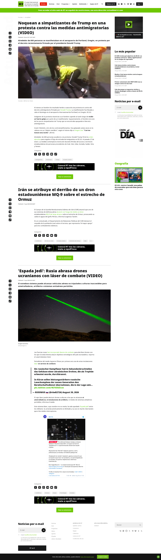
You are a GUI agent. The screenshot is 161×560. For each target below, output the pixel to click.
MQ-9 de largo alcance (54, 214)
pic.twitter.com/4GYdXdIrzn (49, 387)
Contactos (76, 528)
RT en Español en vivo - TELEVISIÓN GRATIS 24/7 (128, 36)
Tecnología (63, 493)
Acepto (125, 112)
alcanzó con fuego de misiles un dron (70, 212)
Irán (85, 241)
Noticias (51, 4)
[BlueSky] (130, 4)
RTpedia (53, 536)
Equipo (75, 531)
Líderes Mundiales (56, 539)
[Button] (102, 4)
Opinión (74, 4)
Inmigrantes (39, 159)
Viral (58, 4)
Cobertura (75, 533)
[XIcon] (124, 4)
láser (36, 364)
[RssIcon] (141, 531)
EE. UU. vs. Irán (49, 241)
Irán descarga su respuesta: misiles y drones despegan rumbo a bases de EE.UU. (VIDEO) (129, 91)
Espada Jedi (84, 406)
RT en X (32, 548)
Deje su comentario (64, 177)
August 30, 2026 (70, 392)
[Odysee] (126, 531)
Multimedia (82, 4)
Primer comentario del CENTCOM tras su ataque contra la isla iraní (128, 83)
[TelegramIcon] (127, 4)
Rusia (54, 493)
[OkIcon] (133, 4)
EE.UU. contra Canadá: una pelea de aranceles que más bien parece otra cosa (129, 187)
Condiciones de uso (78, 539)
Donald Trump (65, 110)
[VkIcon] (118, 4)
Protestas (49, 159)
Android (96, 526)
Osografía (121, 163)
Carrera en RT (76, 536)
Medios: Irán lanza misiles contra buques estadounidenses (128, 75)
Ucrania (72, 493)
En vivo (43, 4)
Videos (53, 531)
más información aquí (87, 557)
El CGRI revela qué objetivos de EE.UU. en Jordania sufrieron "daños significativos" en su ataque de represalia (128, 57)
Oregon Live (78, 130)
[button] (129, 24)
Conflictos (38, 241)
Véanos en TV (111, 4)
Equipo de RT (94, 4)
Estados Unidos (67, 159)
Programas (65, 4)
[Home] (20, 4)
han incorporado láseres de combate (60, 352)
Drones (47, 493)
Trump (57, 159)
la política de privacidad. (127, 112)
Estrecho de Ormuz (75, 241)
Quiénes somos (77, 526)
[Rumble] (121, 4)
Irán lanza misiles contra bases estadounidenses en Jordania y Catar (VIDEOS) (127, 66)
